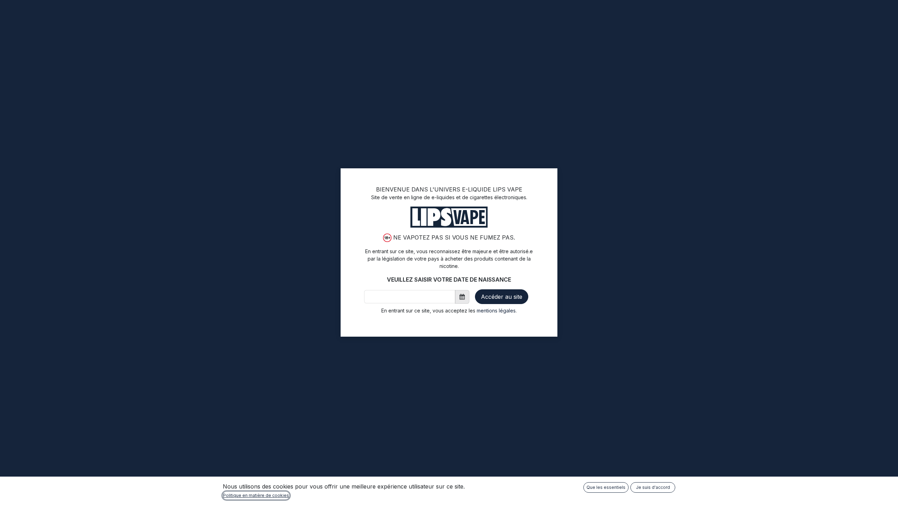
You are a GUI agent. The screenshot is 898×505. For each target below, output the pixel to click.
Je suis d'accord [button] (653, 487)
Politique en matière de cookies (256, 495)
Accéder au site (501, 296)
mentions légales (496, 311)
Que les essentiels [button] (606, 487)
